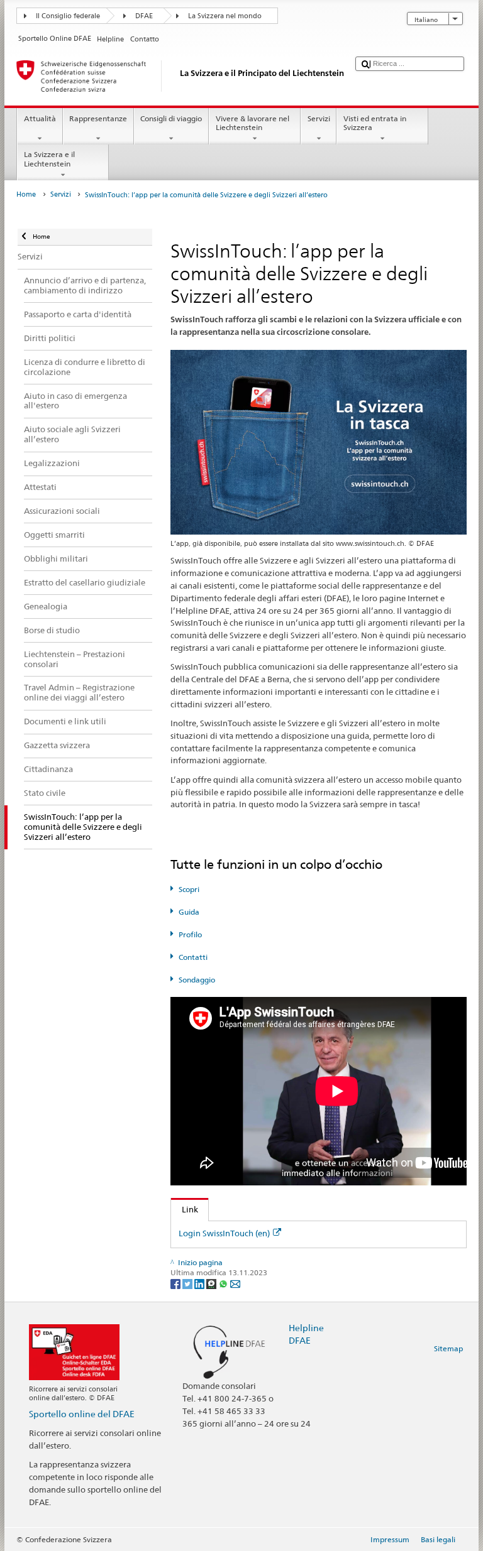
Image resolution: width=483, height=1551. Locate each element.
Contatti (193, 957)
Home (26, 194)
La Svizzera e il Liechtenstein (49, 159)
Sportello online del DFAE (82, 1413)
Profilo (190, 934)
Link (184, 1209)
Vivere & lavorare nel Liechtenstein (252, 123)
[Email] (235, 1283)
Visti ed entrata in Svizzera (374, 123)
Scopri (189, 889)
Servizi (319, 118)
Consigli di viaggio (171, 118)
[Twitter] (188, 1283)
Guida (189, 912)
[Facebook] (176, 1283)
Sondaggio (196, 979)
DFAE (144, 16)
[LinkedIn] (200, 1283)
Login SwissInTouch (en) (224, 1233)
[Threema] (212, 1283)
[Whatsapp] (224, 1283)
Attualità (40, 118)
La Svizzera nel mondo (225, 16)
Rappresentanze (98, 118)
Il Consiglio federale (68, 16)
